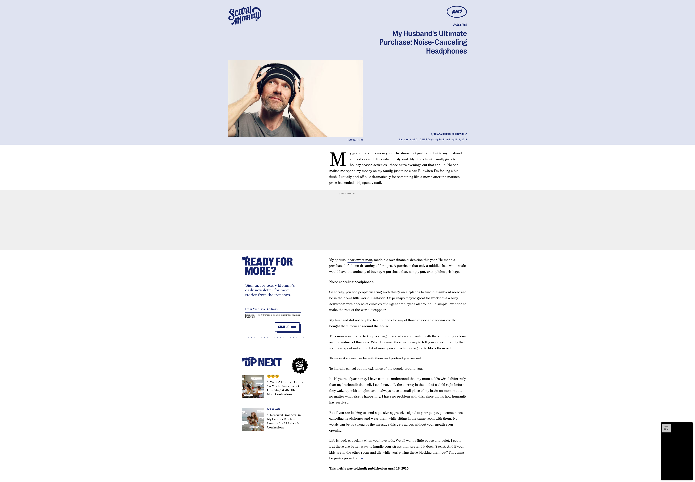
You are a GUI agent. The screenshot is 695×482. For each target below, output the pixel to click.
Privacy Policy (250, 317)
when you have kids (379, 440)
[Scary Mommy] (245, 15)
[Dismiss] (689, 425)
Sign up (283, 327)
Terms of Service (291, 315)
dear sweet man (360, 260)
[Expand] (664, 425)
